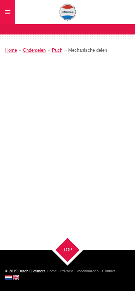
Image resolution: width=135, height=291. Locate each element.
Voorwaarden (87, 271)
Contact (108, 271)
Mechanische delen (87, 50)
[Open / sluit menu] (7, 12)
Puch (57, 50)
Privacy (66, 271)
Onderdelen (34, 50)
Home (11, 50)
